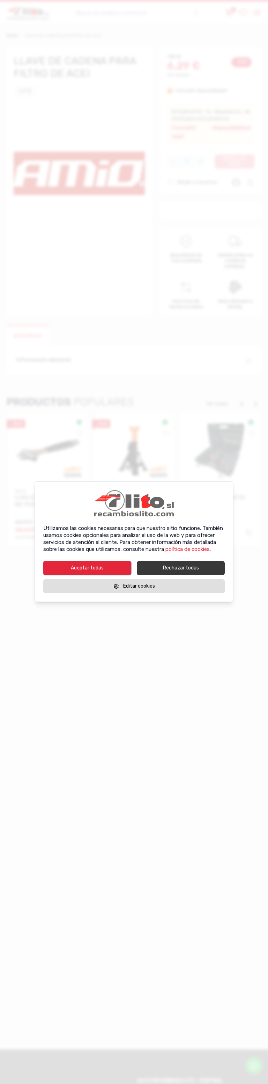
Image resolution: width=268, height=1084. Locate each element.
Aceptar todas (87, 568)
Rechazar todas (181, 568)
